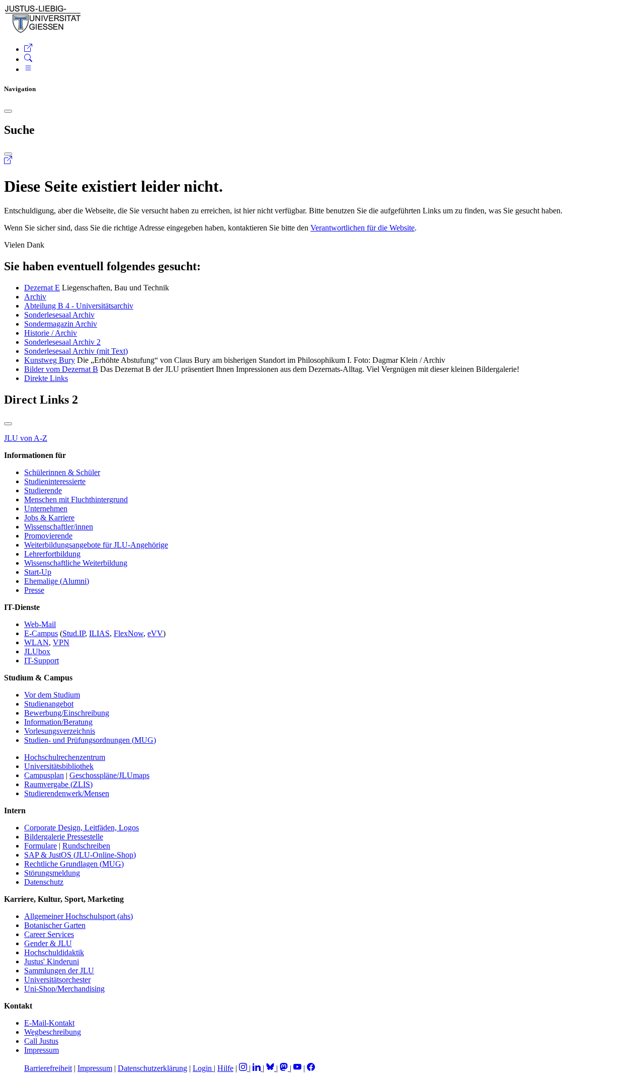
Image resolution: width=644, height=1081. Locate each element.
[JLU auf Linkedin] (258, 1068)
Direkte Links (46, 378)
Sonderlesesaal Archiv (59, 315)
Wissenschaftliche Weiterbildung (75, 563)
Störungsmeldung (52, 873)
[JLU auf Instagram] (244, 1068)
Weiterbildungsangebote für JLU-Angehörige (96, 544)
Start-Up (37, 572)
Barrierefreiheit (48, 1068)
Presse (34, 590)
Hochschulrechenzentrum (64, 757)
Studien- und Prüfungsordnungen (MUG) (90, 740)
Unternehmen (45, 508)
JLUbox (37, 651)
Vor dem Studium (52, 694)
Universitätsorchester (57, 979)
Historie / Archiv (50, 333)
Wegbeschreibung (52, 1032)
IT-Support (41, 660)
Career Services (49, 934)
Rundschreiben (86, 845)
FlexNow (128, 633)
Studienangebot (48, 704)
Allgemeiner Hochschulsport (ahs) (78, 916)
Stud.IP (73, 633)
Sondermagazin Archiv (60, 324)
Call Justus (41, 1041)
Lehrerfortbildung (52, 554)
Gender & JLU (48, 943)
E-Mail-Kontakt (49, 1023)
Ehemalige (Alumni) (56, 581)
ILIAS (99, 633)
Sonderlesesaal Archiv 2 (62, 342)
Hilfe (225, 1068)
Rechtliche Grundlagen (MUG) (74, 864)
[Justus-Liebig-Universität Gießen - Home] (43, 31)
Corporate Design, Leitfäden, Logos (81, 827)
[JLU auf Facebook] (311, 1068)
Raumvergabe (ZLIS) (58, 784)
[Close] (8, 111)
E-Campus (41, 633)
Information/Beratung (58, 722)
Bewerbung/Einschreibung (66, 713)
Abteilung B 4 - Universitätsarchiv (78, 305)
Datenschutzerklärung (152, 1068)
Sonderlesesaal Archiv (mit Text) (76, 351)
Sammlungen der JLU (59, 970)
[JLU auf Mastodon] (285, 1068)
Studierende (43, 490)
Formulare (40, 845)
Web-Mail (40, 624)
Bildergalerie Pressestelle (63, 836)
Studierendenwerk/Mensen (66, 793)
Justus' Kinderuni (51, 961)
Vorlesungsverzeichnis (59, 731)
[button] (28, 49)
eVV (155, 633)
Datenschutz (43, 882)
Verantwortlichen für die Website (362, 227)
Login (203, 1068)
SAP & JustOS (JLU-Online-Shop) (80, 855)
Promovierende (48, 535)
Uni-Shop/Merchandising (64, 988)
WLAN (36, 642)
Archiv (35, 296)
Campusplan (44, 775)
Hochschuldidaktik (54, 952)
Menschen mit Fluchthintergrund (76, 499)
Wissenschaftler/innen (58, 526)
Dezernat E (42, 287)
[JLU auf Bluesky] (271, 1068)
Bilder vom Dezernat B (61, 369)
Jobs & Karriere (49, 517)
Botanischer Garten (55, 925)
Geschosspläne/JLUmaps (109, 775)
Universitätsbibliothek (59, 766)
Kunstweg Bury (49, 360)
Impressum (41, 1050)
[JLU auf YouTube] (297, 1068)
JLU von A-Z (25, 438)
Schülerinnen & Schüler (62, 472)
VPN (61, 642)
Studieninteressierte (55, 481)
